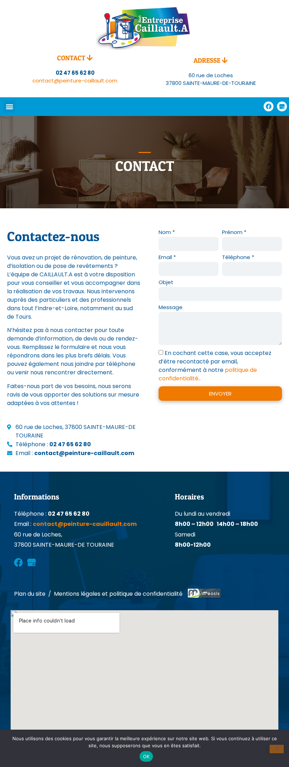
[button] (9, 106)
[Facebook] (268, 106)
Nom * (167, 232)
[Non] (277, 749)
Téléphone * (238, 257)
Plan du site (29, 594)
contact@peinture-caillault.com (74, 80)
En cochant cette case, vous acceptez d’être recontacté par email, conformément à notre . (215, 365)
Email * (167, 257)
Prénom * (234, 232)
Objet (166, 283)
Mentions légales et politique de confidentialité (118, 594)
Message (171, 308)
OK (146, 756)
